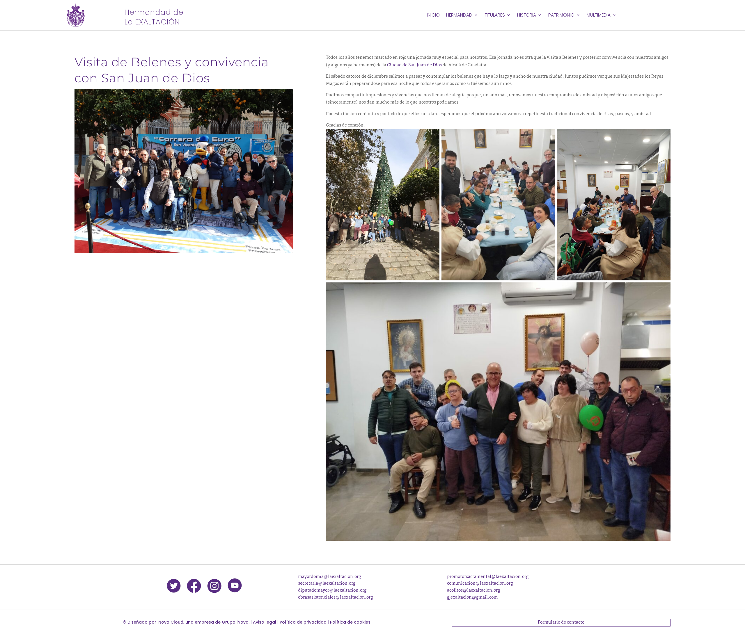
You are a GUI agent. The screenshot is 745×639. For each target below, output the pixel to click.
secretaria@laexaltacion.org (326, 583)
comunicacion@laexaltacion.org (480, 583)
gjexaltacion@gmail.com (472, 597)
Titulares (495, 15)
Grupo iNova (235, 622)
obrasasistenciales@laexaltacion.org (335, 597)
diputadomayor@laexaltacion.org (332, 590)
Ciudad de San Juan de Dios (414, 65)
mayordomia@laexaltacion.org (329, 576)
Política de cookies (350, 622)
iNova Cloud (170, 622)
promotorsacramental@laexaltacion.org (487, 576)
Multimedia (599, 15)
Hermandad (459, 15)
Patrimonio (561, 15)
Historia (526, 15)
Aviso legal (264, 622)
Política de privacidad (303, 622)
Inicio (433, 15)
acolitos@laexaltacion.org (473, 590)
